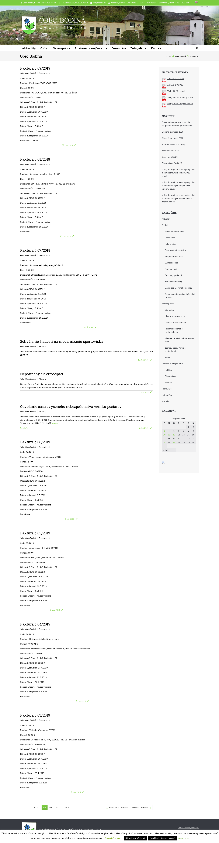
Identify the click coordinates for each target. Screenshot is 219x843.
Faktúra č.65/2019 (35, 533)
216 (33, 807)
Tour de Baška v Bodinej (173, 144)
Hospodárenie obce (174, 256)
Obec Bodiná (31, 56)
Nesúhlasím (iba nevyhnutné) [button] (162, 838)
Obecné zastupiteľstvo (175, 322)
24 (164, 442)
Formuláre (167, 389)
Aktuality (42, 346)
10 (164, 435)
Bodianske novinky (173, 281)
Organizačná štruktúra (175, 250)
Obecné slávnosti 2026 (172, 132)
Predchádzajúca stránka (118, 807)
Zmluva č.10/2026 (175, 78)
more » (55, 423)
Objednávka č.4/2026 (172, 163)
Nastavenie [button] (183, 838)
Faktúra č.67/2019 (35, 250)
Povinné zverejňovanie (172, 363)
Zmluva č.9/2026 (175, 85)
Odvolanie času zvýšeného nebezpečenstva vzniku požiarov (71, 406)
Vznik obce (170, 237)
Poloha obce (171, 244)
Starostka (169, 310)
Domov (168, 56)
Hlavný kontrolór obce (175, 316)
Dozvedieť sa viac (112, 838)
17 (164, 438)
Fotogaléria (167, 395)
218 (44, 807)
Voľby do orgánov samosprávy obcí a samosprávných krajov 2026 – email (178, 172)
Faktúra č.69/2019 (35, 68)
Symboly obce (171, 263)
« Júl (165, 450)
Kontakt (165, 401)
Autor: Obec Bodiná (28, 73)
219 (50, 807)
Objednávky (170, 376)
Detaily (23, 428)
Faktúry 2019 (44, 73)
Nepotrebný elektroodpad (41, 374)
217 (39, 807)
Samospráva (168, 303)
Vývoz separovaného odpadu (178, 288)
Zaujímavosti (171, 269)
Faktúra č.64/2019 (35, 624)
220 (56, 807)
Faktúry (168, 370)
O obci (165, 225)
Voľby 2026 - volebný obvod (180, 97)
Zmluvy (168, 382)
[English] (196, 3)
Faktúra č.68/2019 (35, 159)
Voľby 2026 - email (176, 91)
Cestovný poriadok (173, 275)
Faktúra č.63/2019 (35, 715)
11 (169, 435)
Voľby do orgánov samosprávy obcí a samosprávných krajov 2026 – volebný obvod (178, 185)
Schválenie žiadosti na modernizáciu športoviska (61, 341)
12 (174, 435)
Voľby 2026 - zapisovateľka (180, 103)
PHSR (167, 357)
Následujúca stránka (140, 807)
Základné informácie (174, 231)
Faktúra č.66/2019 (35, 442)
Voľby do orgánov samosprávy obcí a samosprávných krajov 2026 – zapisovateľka (178, 198)
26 (174, 442)
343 (67, 807)
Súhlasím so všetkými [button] (135, 838)
